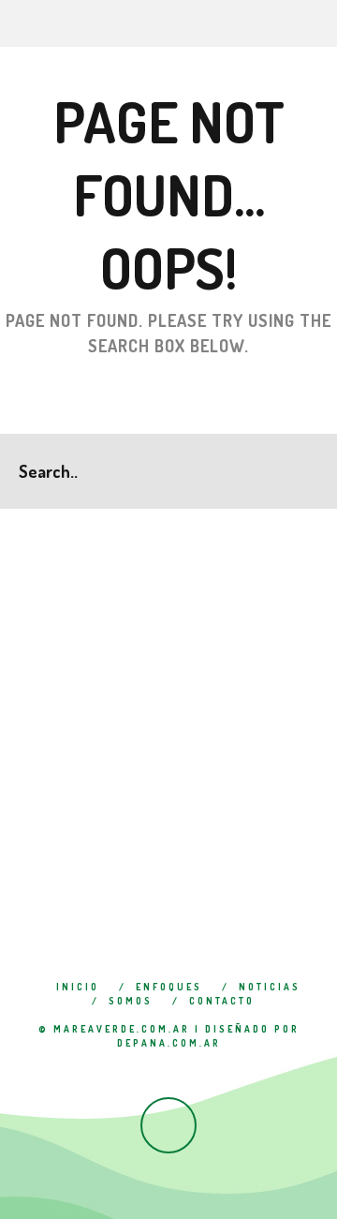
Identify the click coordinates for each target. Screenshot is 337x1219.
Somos (131, 1000)
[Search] (322, 23)
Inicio (77, 986)
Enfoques (169, 986)
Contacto (222, 1000)
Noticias (269, 986)
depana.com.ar (169, 1042)
